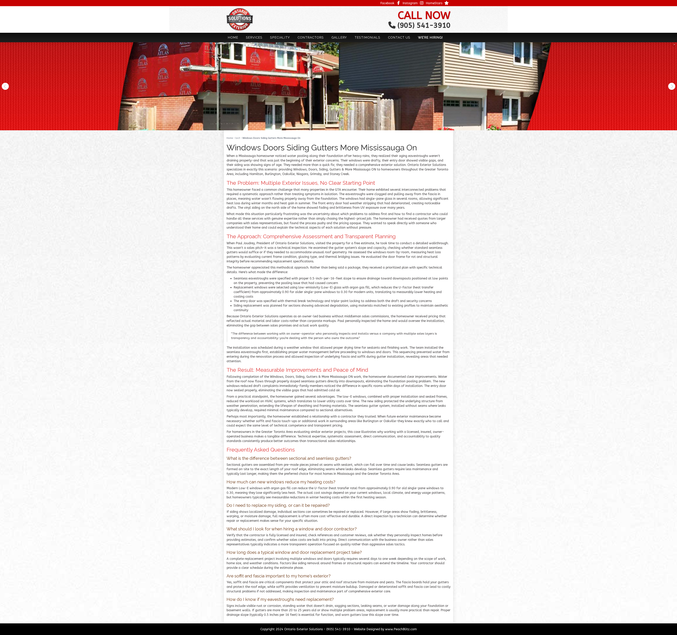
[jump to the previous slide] (5, 86)
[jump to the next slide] (671, 86)
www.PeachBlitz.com (401, 629)
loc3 (237, 138)
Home (230, 138)
